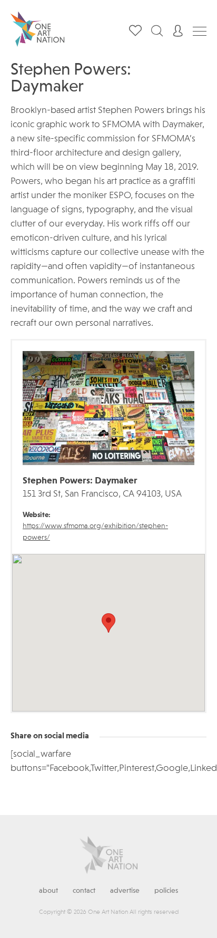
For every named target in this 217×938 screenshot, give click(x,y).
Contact (84, 890)
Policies (166, 890)
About (48, 890)
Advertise (125, 890)
